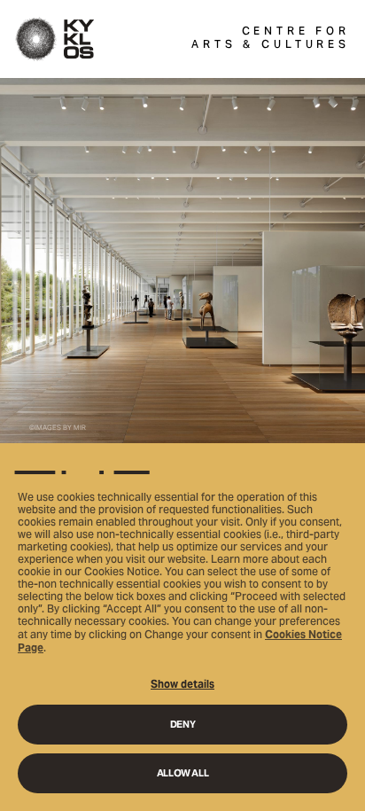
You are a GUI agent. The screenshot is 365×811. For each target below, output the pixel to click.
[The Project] (182, 443)
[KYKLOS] (54, 38)
